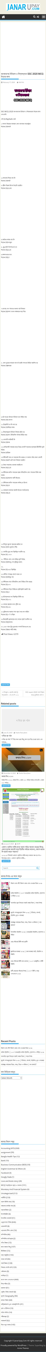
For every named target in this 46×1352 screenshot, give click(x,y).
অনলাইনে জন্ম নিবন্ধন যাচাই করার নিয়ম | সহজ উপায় (26, 902)
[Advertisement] (23, 47)
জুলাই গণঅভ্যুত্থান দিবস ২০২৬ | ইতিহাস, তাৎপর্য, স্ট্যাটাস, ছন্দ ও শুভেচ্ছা (22, 1060)
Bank (3, 1160)
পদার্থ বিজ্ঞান (4, 1263)
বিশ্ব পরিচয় (4, 1283)
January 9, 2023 (8, 844)
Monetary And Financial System (14, 1189)
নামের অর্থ (4, 1259)
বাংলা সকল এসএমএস (7, 1279)
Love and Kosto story (9, 1181)
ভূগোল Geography (7, 1296)
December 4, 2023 (9, 773)
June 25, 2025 (7, 733)
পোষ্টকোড (3, 1271)
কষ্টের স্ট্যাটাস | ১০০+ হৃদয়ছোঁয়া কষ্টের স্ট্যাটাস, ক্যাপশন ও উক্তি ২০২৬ (22, 1052)
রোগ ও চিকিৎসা (5, 1308)
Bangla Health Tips (8, 1156)
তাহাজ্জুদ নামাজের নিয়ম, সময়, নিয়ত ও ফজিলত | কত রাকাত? (18, 1064)
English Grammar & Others (12, 1169)
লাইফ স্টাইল (4, 1312)
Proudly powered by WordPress (13, 1345)
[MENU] (43, 16)
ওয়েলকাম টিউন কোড (7, 1230)
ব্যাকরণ (3, 1287)
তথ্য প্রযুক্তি (5, 1255)
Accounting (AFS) (8, 1148)
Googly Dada (6, 1177)
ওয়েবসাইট (4, 1226)
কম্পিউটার (4, 1234)
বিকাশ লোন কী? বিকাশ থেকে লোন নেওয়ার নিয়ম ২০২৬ (26, 883)
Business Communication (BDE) (14, 1164)
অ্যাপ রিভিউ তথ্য (6, 1201)
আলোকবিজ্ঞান (5, 1210)
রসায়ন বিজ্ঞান (5, 1300)
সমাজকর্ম (3, 1320)
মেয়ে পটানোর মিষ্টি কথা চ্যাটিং (19, 941)
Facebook (5, 1173)
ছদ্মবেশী (18, 844)
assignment (5, 1152)
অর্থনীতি (3, 1197)
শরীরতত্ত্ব (3, 1316)
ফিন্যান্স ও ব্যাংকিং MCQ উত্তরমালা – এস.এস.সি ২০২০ (10, 693)
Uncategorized (7, 1193)
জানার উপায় (21, 82)
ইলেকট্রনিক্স (4, 1214)
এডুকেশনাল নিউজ (5, 684)
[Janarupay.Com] (3, 17)
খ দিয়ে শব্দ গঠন (23, 720)
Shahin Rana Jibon (21, 733)
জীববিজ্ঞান (4, 1251)
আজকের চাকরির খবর (7, 1205)
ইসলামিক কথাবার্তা (6, 1218)
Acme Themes (23, 1348)
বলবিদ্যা (3, 1275)
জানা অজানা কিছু (6, 1246)
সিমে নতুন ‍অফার (5, 1324)
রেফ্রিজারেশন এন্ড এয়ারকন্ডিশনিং (10, 1304)
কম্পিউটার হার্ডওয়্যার (7, 1238)
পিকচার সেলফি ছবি (6, 1267)
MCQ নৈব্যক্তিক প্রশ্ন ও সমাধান (11, 1185)
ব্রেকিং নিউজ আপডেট (7, 1292)
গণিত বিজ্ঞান (4, 1242)
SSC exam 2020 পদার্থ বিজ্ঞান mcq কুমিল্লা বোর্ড (34, 693)
